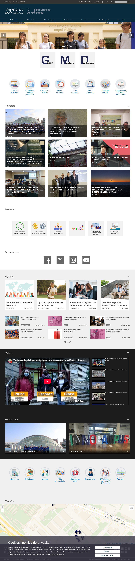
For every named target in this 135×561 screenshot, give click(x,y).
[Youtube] (86, 260)
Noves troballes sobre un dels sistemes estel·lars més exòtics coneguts (67, 188)
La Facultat (13, 19)
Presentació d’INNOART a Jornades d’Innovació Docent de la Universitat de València (109, 129)
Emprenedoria (121, 19)
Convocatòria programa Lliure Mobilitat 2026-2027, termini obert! (114, 303)
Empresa (22, 1)
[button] (76, 532)
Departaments (85, 19)
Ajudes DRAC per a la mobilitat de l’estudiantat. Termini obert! (29, 318)
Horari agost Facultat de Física (63, 157)
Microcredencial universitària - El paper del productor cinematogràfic (75, 318)
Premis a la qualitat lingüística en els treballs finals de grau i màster (83, 303)
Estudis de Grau (31, 19)
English (90, 1)
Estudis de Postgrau (49, 19)
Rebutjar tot (107, 551)
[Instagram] (73, 260)
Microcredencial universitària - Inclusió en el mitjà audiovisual (117, 318)
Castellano (82, 1)
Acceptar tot (107, 548)
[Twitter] (60, 260)
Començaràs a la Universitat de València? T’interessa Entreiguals (110, 158)
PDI (14, 1)
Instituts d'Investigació (103, 19)
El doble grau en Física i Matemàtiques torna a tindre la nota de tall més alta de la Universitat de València (25, 189)
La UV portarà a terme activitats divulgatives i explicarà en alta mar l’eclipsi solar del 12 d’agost (107, 189)
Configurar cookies (107, 555)
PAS (17, 1)
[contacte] (111, 2)
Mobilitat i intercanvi (67, 19)
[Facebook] (47, 260)
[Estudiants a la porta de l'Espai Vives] (67, 35)
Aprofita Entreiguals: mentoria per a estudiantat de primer (50, 303)
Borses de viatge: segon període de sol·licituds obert (73, 331)
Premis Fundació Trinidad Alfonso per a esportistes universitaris (31, 331)
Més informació (58, 554)
